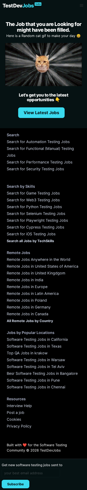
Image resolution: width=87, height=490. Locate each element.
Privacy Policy (19, 426)
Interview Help (19, 405)
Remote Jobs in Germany (29, 307)
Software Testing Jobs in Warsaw (36, 360)
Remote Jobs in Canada (27, 314)
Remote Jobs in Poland (27, 300)
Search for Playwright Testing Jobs (37, 220)
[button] (81, 5)
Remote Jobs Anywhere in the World (38, 259)
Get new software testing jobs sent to (32, 465)
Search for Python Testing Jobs (34, 207)
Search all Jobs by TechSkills (30, 241)
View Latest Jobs (41, 112)
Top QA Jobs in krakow (27, 353)
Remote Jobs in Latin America (33, 293)
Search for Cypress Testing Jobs (35, 227)
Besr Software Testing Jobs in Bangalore (42, 373)
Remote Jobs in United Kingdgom (36, 273)
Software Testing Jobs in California (37, 339)
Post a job (15, 412)
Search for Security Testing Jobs (35, 169)
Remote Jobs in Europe (27, 286)
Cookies (14, 419)
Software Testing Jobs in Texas (34, 346)
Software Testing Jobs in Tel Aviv (36, 366)
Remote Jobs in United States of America (42, 266)
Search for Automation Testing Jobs (38, 141)
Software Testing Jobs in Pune (33, 380)
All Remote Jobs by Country (30, 321)
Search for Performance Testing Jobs (39, 162)
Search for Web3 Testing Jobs (33, 200)
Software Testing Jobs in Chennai (36, 387)
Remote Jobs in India (25, 280)
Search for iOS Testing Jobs (31, 234)
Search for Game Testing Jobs (33, 193)
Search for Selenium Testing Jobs (36, 213)
